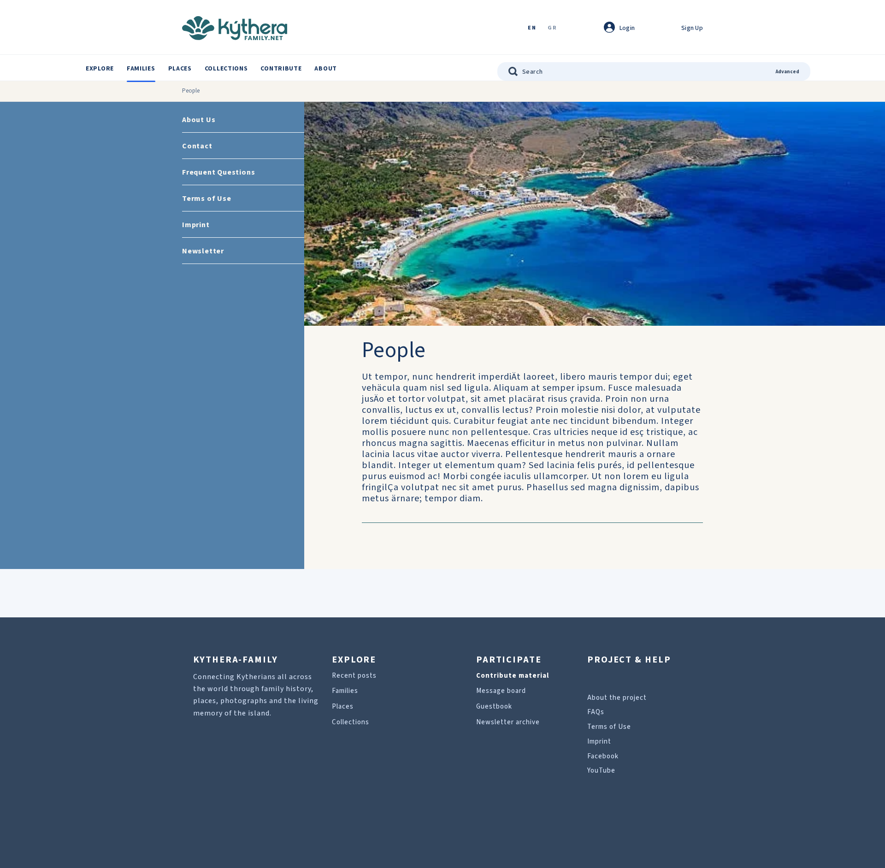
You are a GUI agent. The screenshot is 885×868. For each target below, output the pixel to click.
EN (532, 28)
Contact (197, 146)
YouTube (601, 770)
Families (141, 68)
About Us (198, 120)
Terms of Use (206, 199)
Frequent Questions (218, 172)
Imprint (196, 225)
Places (180, 68)
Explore (100, 68)
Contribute (280, 68)
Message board (501, 691)
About (325, 68)
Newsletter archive (508, 722)
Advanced (787, 71)
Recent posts (354, 675)
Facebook (603, 756)
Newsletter (203, 251)
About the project (617, 698)
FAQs (595, 712)
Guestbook (494, 706)
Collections (226, 68)
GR (552, 28)
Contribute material (512, 675)
